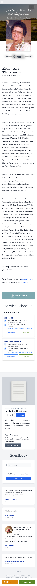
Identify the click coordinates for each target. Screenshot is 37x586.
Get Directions (11, 332)
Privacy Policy (13, 577)
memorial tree (26, 279)
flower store (25, 282)
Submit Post (18, 478)
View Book (9, 415)
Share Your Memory (12, 445)
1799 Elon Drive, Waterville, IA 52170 (20, 329)
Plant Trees (26, 332)
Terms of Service (24, 577)
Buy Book (21, 415)
